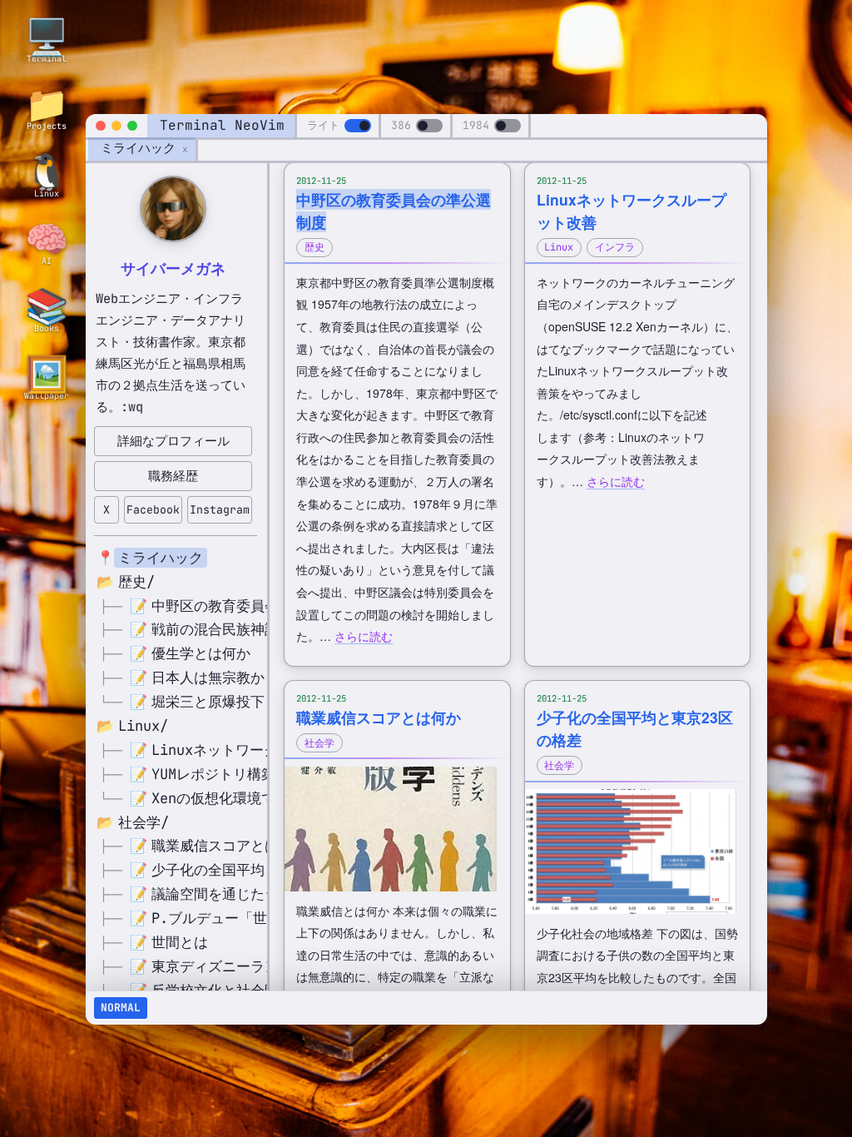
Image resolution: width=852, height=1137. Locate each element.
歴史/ (136, 582)
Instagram (220, 509)
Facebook (153, 509)
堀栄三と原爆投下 (208, 702)
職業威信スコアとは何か (229, 846)
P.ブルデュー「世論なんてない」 (258, 918)
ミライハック (138, 148)
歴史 (314, 247)
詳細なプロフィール (173, 440)
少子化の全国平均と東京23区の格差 (265, 870)
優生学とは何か (200, 653)
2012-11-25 (321, 180)
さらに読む (363, 636)
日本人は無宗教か (208, 677)
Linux (558, 247)
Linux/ (143, 726)
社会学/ (143, 822)
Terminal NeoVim (222, 125)
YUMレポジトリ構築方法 (227, 774)
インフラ (615, 247)
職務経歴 (173, 475)
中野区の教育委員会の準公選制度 (257, 606)
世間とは (179, 942)
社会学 (319, 743)
